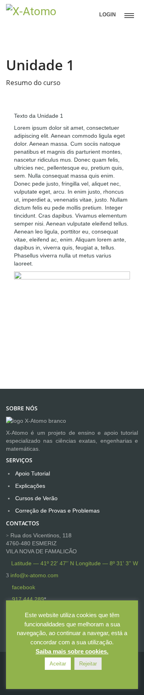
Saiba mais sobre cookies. (72, 651)
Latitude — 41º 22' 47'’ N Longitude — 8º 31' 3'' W (74, 563)
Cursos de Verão (36, 498)
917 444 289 (28, 599)
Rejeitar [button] (88, 664)
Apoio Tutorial (32, 473)
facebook (23, 587)
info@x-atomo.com (34, 575)
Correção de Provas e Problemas (57, 510)
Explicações (30, 486)
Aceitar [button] (58, 664)
